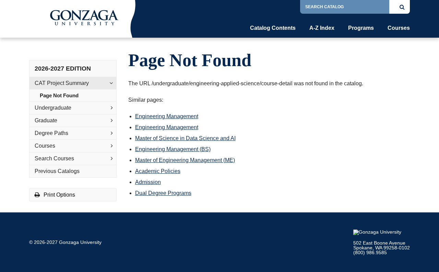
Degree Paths (51, 133)
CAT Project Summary (62, 83)
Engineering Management (166, 116)
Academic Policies (157, 171)
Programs (361, 28)
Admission (148, 182)
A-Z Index (321, 28)
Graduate (46, 120)
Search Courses (54, 158)
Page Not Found (59, 95)
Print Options (58, 195)
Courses (399, 28)
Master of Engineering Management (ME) (185, 160)
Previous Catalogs (57, 171)
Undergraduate (53, 108)
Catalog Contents (273, 28)
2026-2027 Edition (63, 68)
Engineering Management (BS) (173, 149)
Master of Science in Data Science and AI (185, 138)
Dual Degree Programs (163, 193)
